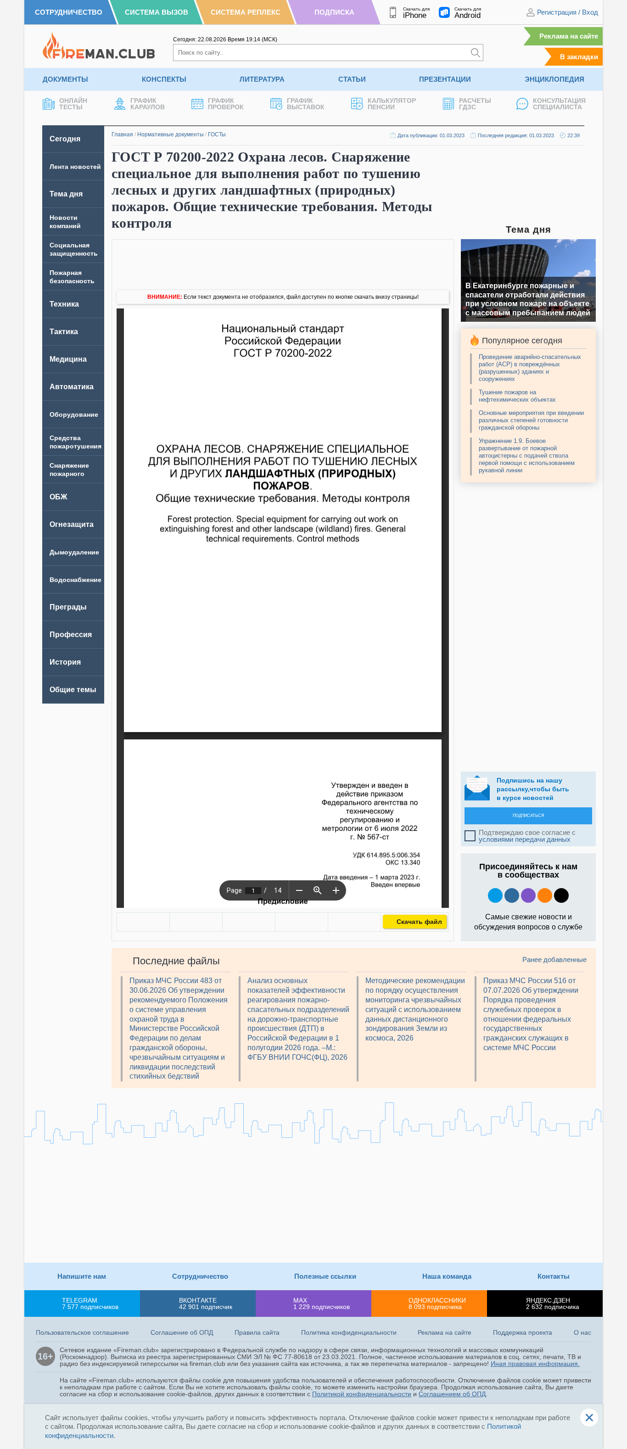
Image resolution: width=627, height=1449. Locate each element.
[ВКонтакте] (143, 922)
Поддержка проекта (522, 1332)
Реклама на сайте (568, 36)
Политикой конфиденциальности (361, 1394)
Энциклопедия (554, 79)
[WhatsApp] (249, 922)
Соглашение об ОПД (182, 1332)
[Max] (528, 895)
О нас (582, 1332)
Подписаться (528, 815)
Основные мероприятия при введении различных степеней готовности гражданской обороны (531, 420)
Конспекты (164, 79)
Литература (262, 79)
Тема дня (66, 194)
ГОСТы (217, 134)
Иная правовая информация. (535, 1363)
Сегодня (65, 139)
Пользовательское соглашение (82, 1332)
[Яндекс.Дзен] (561, 895)
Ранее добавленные (554, 959)
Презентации (445, 79)
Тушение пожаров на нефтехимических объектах (517, 396)
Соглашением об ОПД (452, 1394)
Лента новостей (75, 166)
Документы (65, 79)
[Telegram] (301, 922)
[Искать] (475, 53)
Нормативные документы (170, 134)
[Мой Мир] (354, 922)
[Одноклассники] (196, 922)
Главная (122, 134)
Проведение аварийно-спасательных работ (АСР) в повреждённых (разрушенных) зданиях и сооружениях (530, 367)
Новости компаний (65, 221)
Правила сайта (257, 1332)
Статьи (352, 79)
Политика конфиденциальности (349, 1332)
